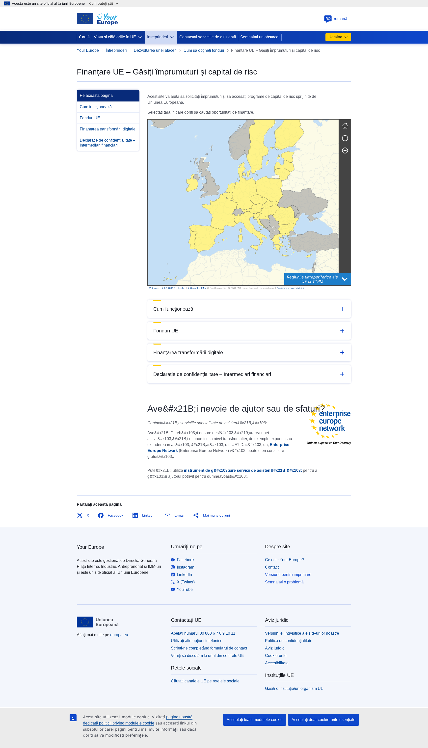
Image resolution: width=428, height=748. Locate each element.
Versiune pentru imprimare (288, 575)
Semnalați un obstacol (259, 37)
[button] (227, 196)
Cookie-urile (276, 655)
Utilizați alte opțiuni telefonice (196, 641)
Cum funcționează (96, 107)
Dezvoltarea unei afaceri (155, 50)
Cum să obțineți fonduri (204, 50)
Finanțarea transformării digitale (107, 129)
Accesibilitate (277, 663)
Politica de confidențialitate (288, 641)
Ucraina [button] (335, 37)
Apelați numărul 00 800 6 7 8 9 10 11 (203, 633)
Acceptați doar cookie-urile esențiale (323, 720)
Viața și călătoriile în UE (115, 37)
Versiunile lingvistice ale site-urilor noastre (302, 633)
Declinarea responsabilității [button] (290, 288)
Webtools (154, 288)
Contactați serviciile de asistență (207, 37)
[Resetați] (345, 126)
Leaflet (181, 288)
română (336, 19)
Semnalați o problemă (284, 582)
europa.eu (119, 635)
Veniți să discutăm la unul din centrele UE (207, 655)
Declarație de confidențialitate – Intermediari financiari (107, 142)
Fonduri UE (90, 118)
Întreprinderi (157, 37)
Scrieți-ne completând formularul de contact (209, 648)
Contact (272, 567)
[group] (243, 202)
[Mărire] (345, 138)
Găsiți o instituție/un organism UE (294, 688)
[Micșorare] (345, 150)
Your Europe (88, 50)
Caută (84, 37)
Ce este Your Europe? (284, 560)
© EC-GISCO (168, 288)
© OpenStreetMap (196, 288)
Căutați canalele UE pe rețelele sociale (205, 681)
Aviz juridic (274, 648)
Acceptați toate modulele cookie (255, 720)
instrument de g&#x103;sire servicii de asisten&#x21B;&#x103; (243, 470)
